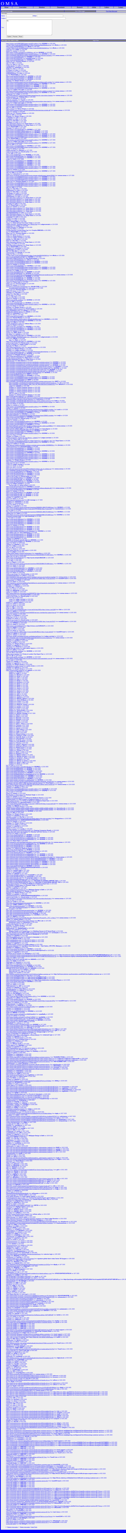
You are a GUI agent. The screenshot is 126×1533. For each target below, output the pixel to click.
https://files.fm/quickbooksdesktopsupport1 (18, 915)
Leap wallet (9, 962)
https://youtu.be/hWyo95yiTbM (15, 335)
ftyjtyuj (8, 1175)
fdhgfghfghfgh (10, 1346)
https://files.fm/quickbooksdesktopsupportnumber (20, 910)
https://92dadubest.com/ (13, 310)
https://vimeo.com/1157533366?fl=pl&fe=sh (18, 261)
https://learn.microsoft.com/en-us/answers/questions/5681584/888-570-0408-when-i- (30, 555)
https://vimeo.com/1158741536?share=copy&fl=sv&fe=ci (22, 140)
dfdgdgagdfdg (10, 249)
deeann (8, 1399)
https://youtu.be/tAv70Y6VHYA (15, 772)
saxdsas (8, 1263)
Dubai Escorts (10, 360)
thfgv (7, 546)
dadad (8, 1338)
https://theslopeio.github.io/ (14, 123)
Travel (8, 98)
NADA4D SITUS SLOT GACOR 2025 (16, 540)
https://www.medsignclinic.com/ (15, 347)
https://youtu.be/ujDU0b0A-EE (14, 272)
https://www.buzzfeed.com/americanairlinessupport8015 (22, 1301)
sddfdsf (8, 919)
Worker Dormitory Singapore (14, 1220)
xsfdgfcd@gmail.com (12, 1252)
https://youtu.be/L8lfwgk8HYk (14, 472)
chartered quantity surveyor (14, 944)
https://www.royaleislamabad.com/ (16, 1094)
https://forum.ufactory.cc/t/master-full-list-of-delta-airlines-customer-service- (27, 1500)
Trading (11, 735)
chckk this (9, 1341)
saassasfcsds (10, 1236)
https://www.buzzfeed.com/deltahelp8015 (18, 1304)
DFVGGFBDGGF (11, 990)
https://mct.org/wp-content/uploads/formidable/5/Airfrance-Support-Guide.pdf (28, 1186)
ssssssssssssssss (11, 1241)
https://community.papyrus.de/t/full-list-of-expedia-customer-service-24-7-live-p (28, 1491)
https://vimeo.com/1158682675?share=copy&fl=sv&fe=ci (22, 177)
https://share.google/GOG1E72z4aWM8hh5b (19, 1331)
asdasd (8, 602)
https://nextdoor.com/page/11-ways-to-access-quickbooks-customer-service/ (28, 362)
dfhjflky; (8, 1138)
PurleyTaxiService (11, 446)
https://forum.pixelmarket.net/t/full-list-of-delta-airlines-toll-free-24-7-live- (26, 1457)
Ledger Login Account (12, 924)
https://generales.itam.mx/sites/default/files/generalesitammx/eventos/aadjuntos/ (29, 638)
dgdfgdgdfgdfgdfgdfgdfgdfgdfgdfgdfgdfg (17, 1193)
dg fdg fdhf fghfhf (11, 1518)
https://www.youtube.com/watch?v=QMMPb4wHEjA (21, 1014)
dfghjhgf (8, 1107)
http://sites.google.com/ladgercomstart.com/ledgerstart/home (23, 636)
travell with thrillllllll (11, 1324)
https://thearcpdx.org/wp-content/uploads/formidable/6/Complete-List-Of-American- (29, 1118)
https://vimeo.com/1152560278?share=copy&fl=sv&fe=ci (22, 442)
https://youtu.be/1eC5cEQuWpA (15, 569)
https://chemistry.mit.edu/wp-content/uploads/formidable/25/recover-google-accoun (29, 275)
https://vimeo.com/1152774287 (15, 432)
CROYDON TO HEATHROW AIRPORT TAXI (19, 882)
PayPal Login (13, 485)
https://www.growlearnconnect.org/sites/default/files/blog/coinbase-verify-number (29, 82)
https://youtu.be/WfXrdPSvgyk (15, 156)
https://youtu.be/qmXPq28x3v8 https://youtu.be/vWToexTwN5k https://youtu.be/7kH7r (30, 578)
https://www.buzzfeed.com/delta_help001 (18, 1306)
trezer (7, 566)
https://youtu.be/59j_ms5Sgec (14, 300)
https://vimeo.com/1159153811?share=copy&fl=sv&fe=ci (22, 92)
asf (7, 909)
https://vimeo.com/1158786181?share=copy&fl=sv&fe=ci (22, 134)
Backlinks (9, 806)
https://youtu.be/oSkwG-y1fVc (14, 1026)
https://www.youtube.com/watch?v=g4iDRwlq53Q (20, 780)
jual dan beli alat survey (13, 648)
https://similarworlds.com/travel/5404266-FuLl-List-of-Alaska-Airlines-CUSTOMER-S (30, 1467)
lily (7, 295)
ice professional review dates (17, 288)
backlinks (9, 80)
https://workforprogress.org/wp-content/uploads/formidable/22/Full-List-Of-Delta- (28, 1081)
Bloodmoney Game (14, 922)
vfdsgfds (8, 436)
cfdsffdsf (8, 220)
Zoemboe (9, 350)
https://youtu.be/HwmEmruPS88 (15, 257)
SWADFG (9, 1229)
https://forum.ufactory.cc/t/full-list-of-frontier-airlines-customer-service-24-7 (27, 1481)
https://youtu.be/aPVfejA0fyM (14, 835)
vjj (6, 153)
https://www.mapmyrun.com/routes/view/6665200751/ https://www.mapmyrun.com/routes (31, 593)
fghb (7, 606)
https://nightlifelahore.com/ (13, 940)
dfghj (7, 1144)
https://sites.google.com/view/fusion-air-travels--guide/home (23, 1310)
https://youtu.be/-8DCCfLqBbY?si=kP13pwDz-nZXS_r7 (22, 996)
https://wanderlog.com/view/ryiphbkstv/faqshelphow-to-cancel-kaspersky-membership (30, 583)
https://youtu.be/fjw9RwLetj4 (14, 273)
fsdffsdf (8, 408)
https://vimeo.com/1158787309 (15, 129)
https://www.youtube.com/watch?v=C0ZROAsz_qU (20, 52)
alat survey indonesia (12, 946)
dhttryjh (8, 1171)
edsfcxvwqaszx (10, 1230)
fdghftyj (8, 1172)
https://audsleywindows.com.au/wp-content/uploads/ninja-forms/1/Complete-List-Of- (30, 1358)
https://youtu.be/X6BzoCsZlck (14, 876)
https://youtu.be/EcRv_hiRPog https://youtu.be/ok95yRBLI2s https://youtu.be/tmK (29, 632)
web (7, 63)
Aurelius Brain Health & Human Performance (19, 553)
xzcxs (8, 623)
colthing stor (9, 513)
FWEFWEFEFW (11, 986)
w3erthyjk (9, 1143)
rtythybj (8, 1367)
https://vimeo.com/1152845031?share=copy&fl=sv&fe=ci (22, 378)
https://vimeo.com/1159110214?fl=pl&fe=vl (18, 85)
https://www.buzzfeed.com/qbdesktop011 (18, 1024)
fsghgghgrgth (10, 1359)
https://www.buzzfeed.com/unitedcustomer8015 (19, 1298)
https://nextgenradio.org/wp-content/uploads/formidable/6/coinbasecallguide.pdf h (29, 488)
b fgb (7, 608)
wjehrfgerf (9, 1201)
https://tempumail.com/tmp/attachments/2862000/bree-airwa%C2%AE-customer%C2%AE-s (32, 1427)
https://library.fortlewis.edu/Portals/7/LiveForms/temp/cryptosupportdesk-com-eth (29, 658)
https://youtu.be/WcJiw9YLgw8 (15, 981)
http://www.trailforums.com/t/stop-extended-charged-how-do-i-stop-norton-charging (29, 95)
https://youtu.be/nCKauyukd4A (15, 375)
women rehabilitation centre (14, 323)
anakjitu (11, 972)
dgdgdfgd (8, 947)
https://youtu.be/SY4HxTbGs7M (15, 320)
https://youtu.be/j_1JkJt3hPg (14, 326)
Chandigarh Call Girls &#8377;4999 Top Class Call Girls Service (24, 783)
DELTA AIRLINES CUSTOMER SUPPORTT (18, 1276)
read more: (9, 1161)
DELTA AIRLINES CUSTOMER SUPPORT (18, 1205)
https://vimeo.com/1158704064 (15, 146)
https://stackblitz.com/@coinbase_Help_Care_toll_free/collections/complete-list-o (32, 384)
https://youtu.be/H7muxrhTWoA (15, 77)
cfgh (7, 1167)
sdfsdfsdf (9, 67)
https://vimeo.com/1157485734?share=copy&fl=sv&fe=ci (22, 280)
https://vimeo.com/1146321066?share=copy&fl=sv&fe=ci (22, 789)
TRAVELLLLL (10, 1438)
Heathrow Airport (11, 799)
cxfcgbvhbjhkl (10, 1232)
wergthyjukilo (10, 1146)
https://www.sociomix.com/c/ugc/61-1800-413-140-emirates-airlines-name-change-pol (30, 784)
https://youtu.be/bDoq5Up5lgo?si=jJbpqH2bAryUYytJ (21, 774)
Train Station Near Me (12, 550)
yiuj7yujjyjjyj (9, 1312)
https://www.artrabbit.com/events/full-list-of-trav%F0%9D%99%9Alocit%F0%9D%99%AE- (31, 1221)
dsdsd (8, 51)
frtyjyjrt (8, 1015)
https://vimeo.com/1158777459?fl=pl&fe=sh (18, 131)
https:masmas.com (14, 969)
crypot (8, 237)
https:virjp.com (13, 971)
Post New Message (111, 11)
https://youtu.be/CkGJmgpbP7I (15, 316)
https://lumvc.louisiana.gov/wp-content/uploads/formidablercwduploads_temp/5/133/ (30, 781)
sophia (8, 443)
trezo (7, 1042)
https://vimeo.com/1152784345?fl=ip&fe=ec (18, 421)
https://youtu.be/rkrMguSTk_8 (14, 965)
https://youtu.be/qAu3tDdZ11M (15, 558)
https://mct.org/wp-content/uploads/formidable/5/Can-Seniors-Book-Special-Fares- (29, 1169)
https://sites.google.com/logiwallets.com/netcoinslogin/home (23, 1254)
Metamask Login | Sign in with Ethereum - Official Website (22, 1035)
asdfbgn (8, 1141)
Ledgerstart (9, 94)
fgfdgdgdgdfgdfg (10, 1281)
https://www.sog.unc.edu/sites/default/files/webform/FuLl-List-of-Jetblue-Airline (28, 1441)
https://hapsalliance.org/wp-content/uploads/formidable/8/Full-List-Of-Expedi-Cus (29, 1488)
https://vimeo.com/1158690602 (15, 163)
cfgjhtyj (8, 1164)
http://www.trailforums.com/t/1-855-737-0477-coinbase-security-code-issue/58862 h (29, 426)
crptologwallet (10, 1272)
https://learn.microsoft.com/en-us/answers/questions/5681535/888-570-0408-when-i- (30, 563)
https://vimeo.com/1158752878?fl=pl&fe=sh (18, 132)
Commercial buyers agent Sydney (15, 1198)
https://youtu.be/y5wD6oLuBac (15, 571)
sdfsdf (8, 870)
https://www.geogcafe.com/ (14, 878)
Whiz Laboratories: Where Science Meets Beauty (20, 921)
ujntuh (8, 1398)
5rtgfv (7, 1355)
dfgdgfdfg (9, 1269)
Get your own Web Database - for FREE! (63, 1531)
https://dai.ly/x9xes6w (12, 414)
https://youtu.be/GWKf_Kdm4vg (15, 875)
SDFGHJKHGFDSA (11, 820)
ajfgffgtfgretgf (10, 190)
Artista (8, 827)
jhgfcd (8, 1126)
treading (11, 672)
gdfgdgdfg (9, 292)
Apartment (9, 355)
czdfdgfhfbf (9, 117)
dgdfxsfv (8, 1092)
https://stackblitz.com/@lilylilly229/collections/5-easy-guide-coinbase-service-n (28, 400)
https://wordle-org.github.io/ (14, 891)
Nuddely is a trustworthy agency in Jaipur (18, 1051)
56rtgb (8, 1410)
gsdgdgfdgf (9, 217)
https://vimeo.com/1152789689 (15, 417)
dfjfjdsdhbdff (9, 1023)
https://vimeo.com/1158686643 (15, 165)
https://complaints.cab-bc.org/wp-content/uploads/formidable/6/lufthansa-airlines (29, 1321)
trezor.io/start (10, 1073)
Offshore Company (11, 829)
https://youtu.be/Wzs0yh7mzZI (15, 950)
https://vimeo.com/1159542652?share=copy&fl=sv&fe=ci (22, 54)
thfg (7, 655)
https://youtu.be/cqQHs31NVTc (15, 1075)
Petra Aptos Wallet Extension (14, 258)
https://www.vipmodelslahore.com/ (16, 1018)
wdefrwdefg (9, 1372)
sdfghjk (8, 1156)
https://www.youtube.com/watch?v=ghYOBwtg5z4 (20, 531)
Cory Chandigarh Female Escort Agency (17, 470)
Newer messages (25, 1527)
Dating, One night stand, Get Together (17, 832)
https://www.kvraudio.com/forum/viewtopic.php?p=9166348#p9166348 (26, 858)
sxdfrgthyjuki (9, 1131)
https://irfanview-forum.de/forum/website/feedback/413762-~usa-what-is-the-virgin (29, 857)
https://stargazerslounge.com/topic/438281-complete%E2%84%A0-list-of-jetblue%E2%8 (31, 1116)
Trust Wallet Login (11, 532)
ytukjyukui (9, 1184)
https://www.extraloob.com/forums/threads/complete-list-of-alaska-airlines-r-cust (29, 1273)
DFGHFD (8, 1082)
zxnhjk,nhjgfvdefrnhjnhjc (13, 1122)
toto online (9, 334)
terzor (7, 317)
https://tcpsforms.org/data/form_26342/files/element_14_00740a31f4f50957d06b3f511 (30, 1501)
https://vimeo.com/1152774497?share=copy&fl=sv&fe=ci (22, 433)
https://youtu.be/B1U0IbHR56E (15, 266)
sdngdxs (8, 1002)
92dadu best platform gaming (14, 312)
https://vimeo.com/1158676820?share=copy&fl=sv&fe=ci (22, 183)
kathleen (8, 1233)
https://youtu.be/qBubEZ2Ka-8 (15, 374)
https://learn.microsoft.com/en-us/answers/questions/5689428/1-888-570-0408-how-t (30, 512)
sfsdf (7, 1519)
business (8, 848)
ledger (8, 254)
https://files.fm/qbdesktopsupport (15, 906)
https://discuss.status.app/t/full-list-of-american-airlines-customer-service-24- (28, 1392)
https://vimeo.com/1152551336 (15, 449)
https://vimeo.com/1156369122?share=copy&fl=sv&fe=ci (22, 304)
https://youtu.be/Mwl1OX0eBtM (15, 380)
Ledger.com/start (11, 97)
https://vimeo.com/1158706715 (15, 160)
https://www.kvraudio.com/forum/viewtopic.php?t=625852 (22, 861)
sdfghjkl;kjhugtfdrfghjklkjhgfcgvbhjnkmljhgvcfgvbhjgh (21, 1098)
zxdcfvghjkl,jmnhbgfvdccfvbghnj (15, 1109)
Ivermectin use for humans (13, 953)
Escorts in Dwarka (11, 344)
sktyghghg (9, 119)
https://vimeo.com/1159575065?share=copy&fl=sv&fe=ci (22, 43)
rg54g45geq (9, 1054)
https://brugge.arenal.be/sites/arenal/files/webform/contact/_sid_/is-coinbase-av (28, 469)
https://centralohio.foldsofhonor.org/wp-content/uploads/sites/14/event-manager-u (29, 55)
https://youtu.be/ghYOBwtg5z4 (15, 519)
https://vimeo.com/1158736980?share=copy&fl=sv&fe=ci (22, 147)
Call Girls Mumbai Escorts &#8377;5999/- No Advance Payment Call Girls (27, 932)
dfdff (7, 1368)
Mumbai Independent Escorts (14, 359)
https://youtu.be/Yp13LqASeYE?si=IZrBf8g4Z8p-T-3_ (21, 838)
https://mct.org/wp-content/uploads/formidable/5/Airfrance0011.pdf (25, 1180)
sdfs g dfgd (9, 1476)
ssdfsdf (8, 1137)
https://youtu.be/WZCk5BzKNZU (15, 568)
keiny (7, 1316)
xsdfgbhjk (9, 1275)
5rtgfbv (8, 1421)
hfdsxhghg (9, 1282)
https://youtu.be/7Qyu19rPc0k (14, 353)
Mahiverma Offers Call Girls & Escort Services (19, 399)
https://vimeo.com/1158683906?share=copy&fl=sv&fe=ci (22, 168)
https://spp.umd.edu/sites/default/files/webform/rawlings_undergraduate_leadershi (29, 1147)
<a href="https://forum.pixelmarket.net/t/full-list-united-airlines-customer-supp (28, 1464)
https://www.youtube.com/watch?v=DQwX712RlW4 (20, 1017)
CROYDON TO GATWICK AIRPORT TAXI (18, 881)
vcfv (7, 652)
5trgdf (7, 1386)
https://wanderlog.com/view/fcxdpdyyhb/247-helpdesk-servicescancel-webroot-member (31, 577)
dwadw (8, 1052)
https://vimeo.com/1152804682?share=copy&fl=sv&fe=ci (22, 411)
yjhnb (8, 611)
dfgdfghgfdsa (10, 1247)
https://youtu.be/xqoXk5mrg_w (15, 356)
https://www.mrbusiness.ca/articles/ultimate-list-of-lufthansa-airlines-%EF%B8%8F (29, 1315)
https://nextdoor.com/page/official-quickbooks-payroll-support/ (23, 372)
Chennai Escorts (11, 1049)
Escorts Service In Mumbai (14, 357)
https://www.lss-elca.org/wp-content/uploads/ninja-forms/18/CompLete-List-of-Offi (29, 1329)
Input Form (34, 1527)
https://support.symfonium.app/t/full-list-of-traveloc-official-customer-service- (28, 1064)
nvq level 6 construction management (17, 286)
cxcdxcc (8, 218)
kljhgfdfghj (9, 1084)
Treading (11, 758)
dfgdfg (8, 69)
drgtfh (7, 590)
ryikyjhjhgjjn (9, 193)
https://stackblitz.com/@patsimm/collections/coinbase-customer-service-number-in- (33, 383)
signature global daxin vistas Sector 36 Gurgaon (20, 1258)
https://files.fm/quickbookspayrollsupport (17, 913)
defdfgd (8, 1344)
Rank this (9, 346)
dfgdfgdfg (9, 995)
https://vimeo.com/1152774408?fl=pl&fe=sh (18, 430)
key (7, 587)
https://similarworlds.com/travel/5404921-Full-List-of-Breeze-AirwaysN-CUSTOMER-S (30, 1442)
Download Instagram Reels (13, 516)
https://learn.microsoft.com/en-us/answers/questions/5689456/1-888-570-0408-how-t (30, 507)
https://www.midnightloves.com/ (15, 1095)
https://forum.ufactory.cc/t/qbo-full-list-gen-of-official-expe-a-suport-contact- (27, 1469)
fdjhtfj (7, 1177)
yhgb (7, 552)
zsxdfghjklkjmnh (10, 1132)
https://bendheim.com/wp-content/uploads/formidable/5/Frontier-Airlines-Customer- (29, 1223)
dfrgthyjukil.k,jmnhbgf (12, 1103)
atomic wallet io (10, 1045)
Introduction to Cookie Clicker (14, 666)
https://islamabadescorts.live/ (14, 937)
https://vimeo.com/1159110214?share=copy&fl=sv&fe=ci (22, 88)
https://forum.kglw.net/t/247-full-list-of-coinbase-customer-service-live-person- (28, 1061)
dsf (7, 297)
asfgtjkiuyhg (9, 1257)
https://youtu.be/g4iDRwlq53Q (14, 768)
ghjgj (7, 1174)
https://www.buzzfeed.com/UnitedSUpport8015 (19, 1300)
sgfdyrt (8, 322)
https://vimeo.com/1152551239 (15, 448)
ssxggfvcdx (9, 1249)
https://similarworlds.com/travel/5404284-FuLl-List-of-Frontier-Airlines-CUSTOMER (29, 1466)
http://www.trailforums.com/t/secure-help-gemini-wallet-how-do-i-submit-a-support (29, 91)
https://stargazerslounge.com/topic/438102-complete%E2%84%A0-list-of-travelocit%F (30, 1119)
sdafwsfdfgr (9, 998)
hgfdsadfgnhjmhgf (11, 1110)
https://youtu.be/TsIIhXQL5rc (14, 58)
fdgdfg (8, 993)
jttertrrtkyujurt (10, 72)
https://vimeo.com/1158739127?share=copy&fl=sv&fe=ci (22, 143)
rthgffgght (9, 128)
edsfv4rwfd (9, 1260)
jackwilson (9, 1207)
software (8, 497)
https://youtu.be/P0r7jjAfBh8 (14, 541)
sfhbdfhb (8, 667)
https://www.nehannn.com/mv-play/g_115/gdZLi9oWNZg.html (23, 319)
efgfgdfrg (8, 1352)
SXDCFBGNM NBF (11, 1128)
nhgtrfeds (9, 1125)
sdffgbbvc (9, 1248)
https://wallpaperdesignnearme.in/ (15, 889)
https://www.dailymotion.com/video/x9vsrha (18, 766)
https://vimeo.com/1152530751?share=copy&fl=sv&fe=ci (22, 457)
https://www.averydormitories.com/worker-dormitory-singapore (23, 1218)
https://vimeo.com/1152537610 (15, 452)
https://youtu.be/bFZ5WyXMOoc (15, 771)
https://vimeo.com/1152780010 (15, 424)
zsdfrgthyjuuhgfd (11, 1100)
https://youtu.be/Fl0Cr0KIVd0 (14, 836)
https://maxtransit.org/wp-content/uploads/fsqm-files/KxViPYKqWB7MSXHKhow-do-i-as (31, 956)
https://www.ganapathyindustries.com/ (17, 879)
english (8, 629)
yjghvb (8, 633)
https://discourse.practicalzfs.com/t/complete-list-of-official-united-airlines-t (27, 1470)
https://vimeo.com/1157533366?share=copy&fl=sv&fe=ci (22, 267)
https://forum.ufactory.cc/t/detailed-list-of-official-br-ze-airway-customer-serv (27, 1478)
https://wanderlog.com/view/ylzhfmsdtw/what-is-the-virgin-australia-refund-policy (29, 898)
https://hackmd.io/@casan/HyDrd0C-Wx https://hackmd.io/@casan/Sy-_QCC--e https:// (31, 918)
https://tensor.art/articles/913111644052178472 (19, 1374)
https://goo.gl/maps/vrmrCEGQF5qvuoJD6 (18, 830)
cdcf (7, 1291)
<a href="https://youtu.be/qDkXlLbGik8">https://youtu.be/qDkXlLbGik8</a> (27, 48)
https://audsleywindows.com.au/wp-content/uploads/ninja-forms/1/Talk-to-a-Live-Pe (29, 1343)
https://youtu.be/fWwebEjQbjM (15, 975)
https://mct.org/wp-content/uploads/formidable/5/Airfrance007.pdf (24, 1183)
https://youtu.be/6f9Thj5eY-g (14, 154)
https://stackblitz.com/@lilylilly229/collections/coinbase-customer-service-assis (28, 381)
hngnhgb (8, 1101)
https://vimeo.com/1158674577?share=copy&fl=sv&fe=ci (22, 186)
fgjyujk (8, 1165)
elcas (7, 1078)
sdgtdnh (8, 1251)
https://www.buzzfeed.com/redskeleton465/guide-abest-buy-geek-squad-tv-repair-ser (30, 1058)
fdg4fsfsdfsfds (10, 928)
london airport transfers (12, 654)
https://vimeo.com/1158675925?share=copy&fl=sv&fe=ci (22, 184)
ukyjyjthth (9, 203)
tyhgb (7, 649)
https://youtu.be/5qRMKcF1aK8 (15, 977)
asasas (8, 332)
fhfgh (7, 240)
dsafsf (8, 1239)
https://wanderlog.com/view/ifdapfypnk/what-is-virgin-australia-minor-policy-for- (28, 842)
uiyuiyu (8, 294)
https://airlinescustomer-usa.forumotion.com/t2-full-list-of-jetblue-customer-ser (28, 974)
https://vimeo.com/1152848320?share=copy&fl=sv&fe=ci (22, 377)
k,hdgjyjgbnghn (10, 66)
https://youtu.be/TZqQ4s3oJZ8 (15, 473)
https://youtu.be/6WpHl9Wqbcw (15, 46)
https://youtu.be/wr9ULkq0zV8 (14, 526)
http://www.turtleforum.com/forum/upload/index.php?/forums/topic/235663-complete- (30, 409)
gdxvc (8, 961)
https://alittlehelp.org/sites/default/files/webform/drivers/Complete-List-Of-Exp (28, 1264)
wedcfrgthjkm (10, 1140)
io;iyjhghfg (9, 70)
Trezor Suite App (11, 1195)
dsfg (7, 1285)
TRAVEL (8, 894)
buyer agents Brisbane (12, 1196)
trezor (7, 234)
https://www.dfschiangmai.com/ (15, 500)
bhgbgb (8, 1353)
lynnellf (8, 1209)
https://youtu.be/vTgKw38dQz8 (15, 328)
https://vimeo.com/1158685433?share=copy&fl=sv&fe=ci (22, 166)
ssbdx (8, 992)
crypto (8, 89)
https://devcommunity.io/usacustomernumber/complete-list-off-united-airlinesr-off (29, 1189)
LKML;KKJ (9, 964)
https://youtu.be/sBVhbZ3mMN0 (15, 1011)
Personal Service (11, 989)
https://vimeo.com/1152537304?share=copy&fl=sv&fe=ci (22, 451)
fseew (8, 603)
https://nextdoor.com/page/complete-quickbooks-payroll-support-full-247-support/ (29, 366)
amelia (8, 405)
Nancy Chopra (10, 109)
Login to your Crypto (12, 152)
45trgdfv (8, 1420)
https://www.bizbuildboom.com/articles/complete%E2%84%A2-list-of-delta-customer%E (31, 1309)
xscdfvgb (8, 1318)
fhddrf (7, 1012)
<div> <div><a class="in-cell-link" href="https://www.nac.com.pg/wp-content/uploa (29, 1337)
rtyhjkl (8, 1129)
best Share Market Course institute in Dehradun (20, 1032)
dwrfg (7, 1365)
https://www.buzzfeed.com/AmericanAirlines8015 (20, 1303)
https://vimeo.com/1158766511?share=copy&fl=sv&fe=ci (22, 135)
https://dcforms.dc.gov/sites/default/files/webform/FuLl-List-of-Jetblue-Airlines (28, 1433)
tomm (7, 841)
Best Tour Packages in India (14, 1378)
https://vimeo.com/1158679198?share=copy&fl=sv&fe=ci (22, 180)
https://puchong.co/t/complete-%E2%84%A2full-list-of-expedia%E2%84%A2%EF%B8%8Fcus (33, 1279)
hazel (7, 1227)
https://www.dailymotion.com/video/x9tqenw (18, 980)
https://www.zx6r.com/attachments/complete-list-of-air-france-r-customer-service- (29, 1322)
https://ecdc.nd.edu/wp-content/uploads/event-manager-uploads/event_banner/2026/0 (30, 175)
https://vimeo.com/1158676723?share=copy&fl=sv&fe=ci (22, 178)
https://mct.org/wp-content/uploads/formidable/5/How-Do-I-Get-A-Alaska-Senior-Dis (29, 1178)
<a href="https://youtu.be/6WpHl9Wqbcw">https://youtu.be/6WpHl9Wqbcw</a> (28, 45)
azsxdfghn (9, 1115)
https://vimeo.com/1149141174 (15, 626)
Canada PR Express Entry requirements (17, 1199)
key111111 (9, 586)
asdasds (8, 1307)
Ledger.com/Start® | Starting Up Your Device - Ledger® (22, 437)
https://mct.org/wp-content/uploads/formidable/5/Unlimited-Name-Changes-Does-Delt (30, 1159)
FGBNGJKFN (10, 1005)
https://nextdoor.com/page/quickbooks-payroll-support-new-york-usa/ (25, 371)
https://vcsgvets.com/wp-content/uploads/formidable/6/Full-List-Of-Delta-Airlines (29, 1113)
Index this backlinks (12, 100)
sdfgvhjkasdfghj (10, 1153)
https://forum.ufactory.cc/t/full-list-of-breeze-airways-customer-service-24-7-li (28, 1521)
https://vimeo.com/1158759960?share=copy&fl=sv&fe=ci (22, 137)
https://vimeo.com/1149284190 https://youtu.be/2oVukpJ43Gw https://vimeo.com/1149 (31, 609)
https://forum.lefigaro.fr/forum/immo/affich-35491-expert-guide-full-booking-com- (28, 1029)
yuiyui (8, 64)
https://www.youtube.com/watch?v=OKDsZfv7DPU (20, 1006)
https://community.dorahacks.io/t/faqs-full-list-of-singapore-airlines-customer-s (28, 1334)
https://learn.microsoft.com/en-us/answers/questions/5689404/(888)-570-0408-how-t (30, 515)
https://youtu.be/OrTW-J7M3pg (15, 949)
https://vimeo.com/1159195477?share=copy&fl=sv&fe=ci (22, 83)
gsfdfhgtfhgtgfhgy (11, 73)
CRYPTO (9, 824)
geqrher (8, 1202)
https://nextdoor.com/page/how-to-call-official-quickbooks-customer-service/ (27, 365)
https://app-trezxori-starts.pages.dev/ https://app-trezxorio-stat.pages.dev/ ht (28, 1418)
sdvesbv (8, 1008)
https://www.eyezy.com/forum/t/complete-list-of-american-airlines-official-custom (29, 1187)
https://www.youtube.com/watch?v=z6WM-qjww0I (20, 1020)
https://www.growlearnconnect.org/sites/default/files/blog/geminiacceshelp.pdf (28, 110)
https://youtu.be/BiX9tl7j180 (14, 303)
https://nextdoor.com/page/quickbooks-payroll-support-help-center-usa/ (26, 369)
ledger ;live (9, 61)
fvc (7, 559)
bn (7, 1381)
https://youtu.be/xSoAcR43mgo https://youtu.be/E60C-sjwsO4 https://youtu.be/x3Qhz (30, 1001)
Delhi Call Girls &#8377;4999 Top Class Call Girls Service (22, 429)
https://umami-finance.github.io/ (15, 670)
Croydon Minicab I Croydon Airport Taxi (17, 230)
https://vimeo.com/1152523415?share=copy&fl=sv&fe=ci (22, 458)
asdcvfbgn (9, 1212)
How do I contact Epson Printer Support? (18, 1214)
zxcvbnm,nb (9, 1124)
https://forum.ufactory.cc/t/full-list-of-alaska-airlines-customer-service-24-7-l (27, 1522)
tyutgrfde (8, 1313)
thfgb (7, 562)
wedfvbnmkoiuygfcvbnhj (13, 1266)
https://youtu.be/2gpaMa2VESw (15, 811)
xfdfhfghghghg (10, 196)
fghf (7, 251)
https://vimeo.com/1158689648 (15, 162)
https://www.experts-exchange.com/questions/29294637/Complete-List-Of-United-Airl (30, 1295)
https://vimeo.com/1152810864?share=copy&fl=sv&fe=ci (22, 406)
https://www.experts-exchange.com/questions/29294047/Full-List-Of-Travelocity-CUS (30, 1297)
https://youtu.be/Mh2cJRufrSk (14, 999)
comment (9, 1319)
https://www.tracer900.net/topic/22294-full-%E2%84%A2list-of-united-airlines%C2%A (30, 1349)
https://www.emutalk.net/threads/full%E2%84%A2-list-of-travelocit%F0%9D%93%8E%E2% (32, 1086)
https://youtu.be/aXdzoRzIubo (14, 427)
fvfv (7, 547)
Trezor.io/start (10, 252)
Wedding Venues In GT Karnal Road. (19, 931)
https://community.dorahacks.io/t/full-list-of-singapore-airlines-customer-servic (28, 1335)
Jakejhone (9, 646)
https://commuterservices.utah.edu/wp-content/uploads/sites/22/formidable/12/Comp (30, 1452)
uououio (8, 239)
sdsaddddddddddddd (12, 212)
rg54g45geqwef (10, 1063)
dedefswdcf (9, 1356)
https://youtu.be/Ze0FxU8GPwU (15, 966)
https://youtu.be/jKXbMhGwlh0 (15, 57)
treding (11, 673)
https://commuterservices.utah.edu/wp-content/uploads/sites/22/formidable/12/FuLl (29, 1450)
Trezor (8, 282)
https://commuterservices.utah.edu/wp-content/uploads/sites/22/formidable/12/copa (30, 1389)
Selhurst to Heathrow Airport (14, 798)
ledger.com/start (10, 1004)
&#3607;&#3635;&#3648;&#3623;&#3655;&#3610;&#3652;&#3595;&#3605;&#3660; (29, 808)
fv (6, 560)
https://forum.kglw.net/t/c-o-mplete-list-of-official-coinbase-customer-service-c (28, 1057)
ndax (10, 340)
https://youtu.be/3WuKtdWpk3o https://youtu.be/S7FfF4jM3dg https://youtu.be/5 (29, 509)
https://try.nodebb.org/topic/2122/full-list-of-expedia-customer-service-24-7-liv (28, 1512)
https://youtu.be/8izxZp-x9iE (14, 479)
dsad (7, 598)
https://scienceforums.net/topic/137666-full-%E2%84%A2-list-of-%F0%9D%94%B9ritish (31, 1387)
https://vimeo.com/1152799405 (15, 412)
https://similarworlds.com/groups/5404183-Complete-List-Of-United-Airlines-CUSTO (30, 1472)
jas (7, 74)
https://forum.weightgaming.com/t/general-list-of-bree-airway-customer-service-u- (29, 1430)
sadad (10, 386)
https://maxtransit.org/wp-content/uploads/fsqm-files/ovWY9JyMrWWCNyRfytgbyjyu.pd (31, 955)
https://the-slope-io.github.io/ (14, 125)
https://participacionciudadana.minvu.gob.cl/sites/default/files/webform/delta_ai (28, 1030)
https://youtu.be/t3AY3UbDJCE (15, 396)
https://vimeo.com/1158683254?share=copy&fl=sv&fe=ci (22, 171)
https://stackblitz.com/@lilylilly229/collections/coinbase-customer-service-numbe (29, 397)
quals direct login (11, 1076)
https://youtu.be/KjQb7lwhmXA (15, 260)
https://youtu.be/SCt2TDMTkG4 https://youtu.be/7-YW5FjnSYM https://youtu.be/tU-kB (31, 803)
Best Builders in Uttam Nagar (14, 795)
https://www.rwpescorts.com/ (14, 934)
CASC (8, 958)
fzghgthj (8, 1364)
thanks (8, 983)
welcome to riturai (11, 817)
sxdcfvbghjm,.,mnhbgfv (13, 1104)
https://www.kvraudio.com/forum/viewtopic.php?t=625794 (22, 864)
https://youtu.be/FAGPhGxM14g (15, 76)
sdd (10, 393)
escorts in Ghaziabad (12, 1033)
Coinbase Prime (10, 1039)
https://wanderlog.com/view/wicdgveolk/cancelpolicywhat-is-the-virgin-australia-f (29, 818)
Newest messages (12, 1527)
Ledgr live (9, 49)
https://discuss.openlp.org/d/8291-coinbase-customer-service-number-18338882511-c (30, 445)
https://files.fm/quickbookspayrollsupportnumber (20, 912)
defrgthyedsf (9, 1340)
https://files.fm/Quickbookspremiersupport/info (19, 903)
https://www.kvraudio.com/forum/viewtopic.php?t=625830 (22, 863)
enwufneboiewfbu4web (12, 575)
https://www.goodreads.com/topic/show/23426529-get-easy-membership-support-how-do (31, 612)
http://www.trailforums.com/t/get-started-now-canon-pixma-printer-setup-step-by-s (29, 101)
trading (11, 715)
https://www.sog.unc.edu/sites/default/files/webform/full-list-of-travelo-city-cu (28, 1375)
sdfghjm (8, 1235)
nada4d (8, 661)
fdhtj (7, 1168)
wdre (7, 1370)
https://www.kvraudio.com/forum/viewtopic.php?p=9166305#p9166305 (26, 860)
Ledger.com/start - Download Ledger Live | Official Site (21, 224)
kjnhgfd (8, 1155)
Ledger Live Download (12, 1332)
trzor (7, 900)
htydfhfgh (9, 618)
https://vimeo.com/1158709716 (15, 157)
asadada (11, 387)
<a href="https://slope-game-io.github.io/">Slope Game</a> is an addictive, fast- (29, 440)
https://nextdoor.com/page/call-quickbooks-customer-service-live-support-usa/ (28, 368)
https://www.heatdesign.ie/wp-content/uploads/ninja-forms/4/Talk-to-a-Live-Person (29, 1516)
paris (7, 888)
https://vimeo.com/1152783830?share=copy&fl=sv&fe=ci (22, 423)
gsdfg (7, 916)
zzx (7, 1244)
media (8, 174)
